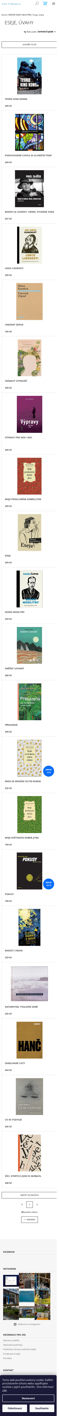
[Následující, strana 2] (29, 1204)
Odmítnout (15, 1408)
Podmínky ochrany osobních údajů (19, 1349)
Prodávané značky (11, 1353)
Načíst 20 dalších (29, 1195)
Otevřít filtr (29, 44)
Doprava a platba (11, 1340)
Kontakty (7, 1358)
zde (4, 1390)
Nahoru (31, 1219)
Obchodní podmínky (12, 1344)
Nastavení (28, 1398)
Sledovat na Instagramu (29, 1324)
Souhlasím (42, 1408)
